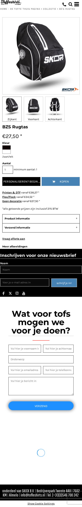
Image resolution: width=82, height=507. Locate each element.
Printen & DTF (11, 192)
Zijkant (12, 119)
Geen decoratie (12, 201)
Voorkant (33, 119)
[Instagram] (17, 293)
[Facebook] (4, 293)
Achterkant (55, 119)
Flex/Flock (9, 196)
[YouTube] (24, 293)
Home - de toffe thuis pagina (20, 9)
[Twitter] (10, 293)
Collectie (49, 9)
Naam (4, 263)
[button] (70, 4)
